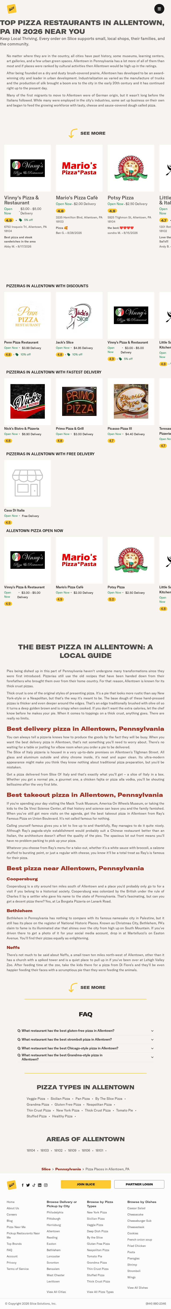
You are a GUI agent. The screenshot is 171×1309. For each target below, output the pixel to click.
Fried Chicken (136, 1246)
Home (10, 1202)
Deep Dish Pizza (97, 1231)
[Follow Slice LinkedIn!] (39, 1185)
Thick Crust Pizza (98, 1281)
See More (93, 133)
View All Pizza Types (100, 1292)
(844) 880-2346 (156, 1303)
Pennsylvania (68, 1169)
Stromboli (134, 1271)
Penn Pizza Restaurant (21, 342)
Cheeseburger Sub (139, 1221)
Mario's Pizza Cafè (69, 587)
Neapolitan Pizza (98, 1250)
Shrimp (132, 1265)
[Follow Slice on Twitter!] (28, 1185)
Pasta (131, 1252)
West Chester (55, 1275)
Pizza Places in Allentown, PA (108, 1169)
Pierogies (133, 1258)
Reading (52, 1237)
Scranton (53, 1262)
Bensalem (53, 1269)
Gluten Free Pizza (98, 1244)
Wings (131, 1277)
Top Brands (14, 1244)
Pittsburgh (53, 1219)
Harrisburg (54, 1225)
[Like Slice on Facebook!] (23, 1185)
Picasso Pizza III (120, 428)
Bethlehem (54, 1250)
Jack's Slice (65, 342)
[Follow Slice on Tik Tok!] (34, 1185)
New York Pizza (97, 1212)
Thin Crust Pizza (98, 1269)
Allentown (53, 1231)
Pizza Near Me (16, 1227)
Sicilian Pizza (96, 1219)
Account (12, 1256)
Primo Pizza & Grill (70, 428)
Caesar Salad (136, 1208)
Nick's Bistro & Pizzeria (21, 428)
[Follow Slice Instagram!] (46, 1185)
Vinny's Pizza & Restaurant (128, 342)
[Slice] (12, 9)
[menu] (159, 9)
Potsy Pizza (116, 587)
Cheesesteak (135, 1227)
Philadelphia (55, 1212)
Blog (10, 1221)
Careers (12, 1214)
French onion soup (139, 1239)
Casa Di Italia (14, 510)
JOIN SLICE (86, 1184)
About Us (13, 1208)
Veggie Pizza (95, 1225)
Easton (51, 1244)
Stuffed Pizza (95, 1275)
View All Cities (56, 1292)
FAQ (9, 1250)
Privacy (11, 1262)
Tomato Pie (94, 1256)
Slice (46, 1169)
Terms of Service (18, 1269)
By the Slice (95, 1237)
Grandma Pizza (97, 1262)
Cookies (132, 1233)
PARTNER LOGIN (139, 1184)
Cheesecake (135, 1214)
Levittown (53, 1281)
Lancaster (53, 1256)
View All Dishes (137, 1288)
